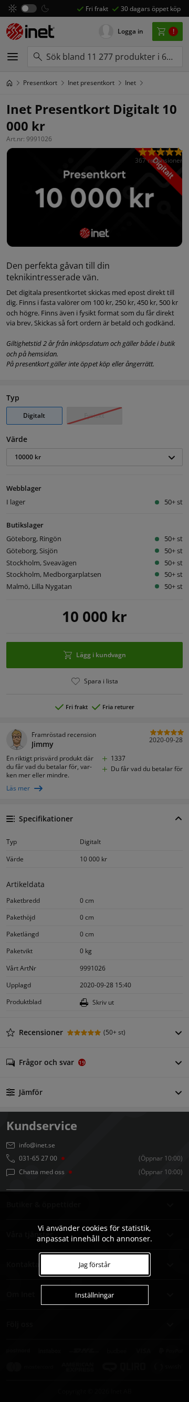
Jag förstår (94, 1264)
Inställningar (94, 1295)
